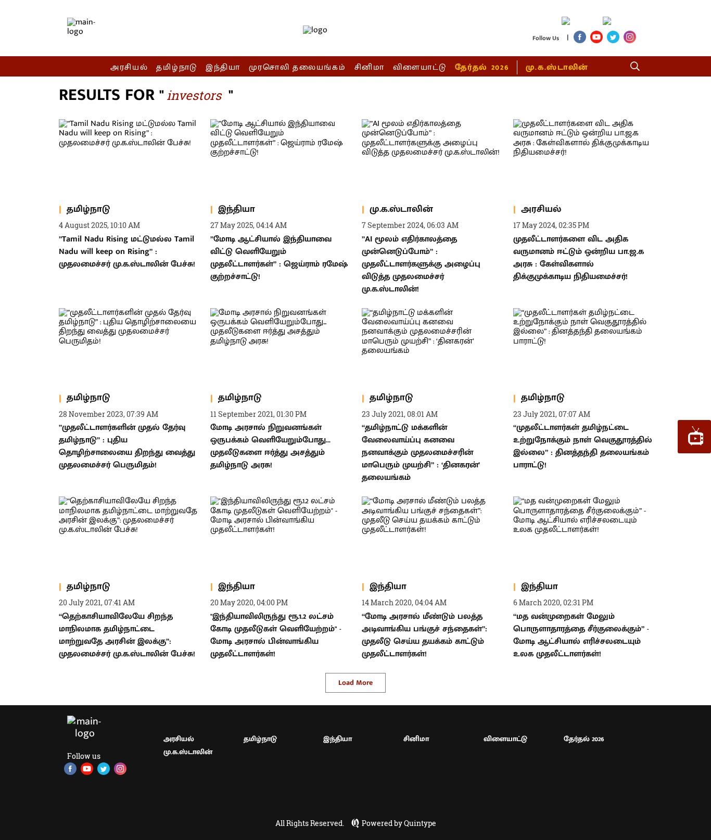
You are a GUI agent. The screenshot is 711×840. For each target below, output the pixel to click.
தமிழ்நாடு (176, 67)
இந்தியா (223, 67)
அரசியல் (129, 67)
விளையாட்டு (420, 67)
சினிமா (369, 67)
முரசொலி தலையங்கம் (297, 67)
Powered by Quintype (399, 823)
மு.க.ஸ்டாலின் (557, 67)
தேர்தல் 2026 (482, 67)
